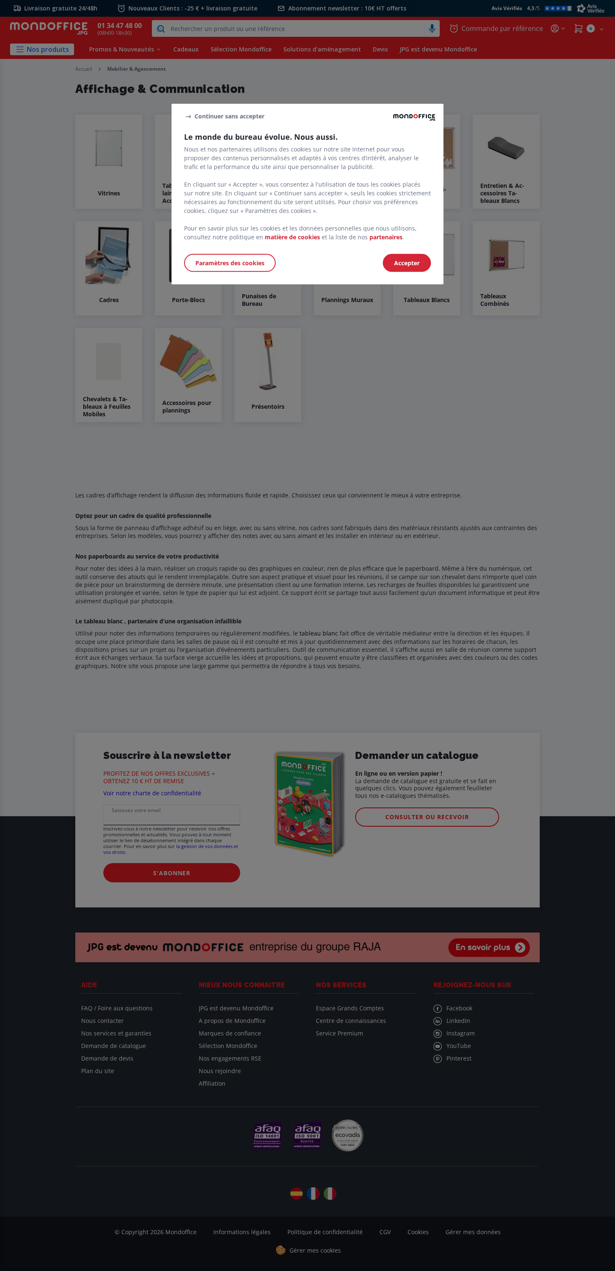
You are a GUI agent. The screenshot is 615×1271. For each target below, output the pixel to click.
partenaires (385, 237)
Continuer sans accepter (229, 116)
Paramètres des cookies (229, 263)
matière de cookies (292, 237)
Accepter (407, 263)
